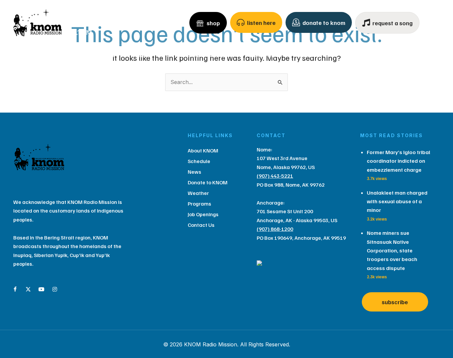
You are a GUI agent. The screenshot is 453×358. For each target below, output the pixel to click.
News (145, 55)
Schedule (105, 55)
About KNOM (52, 55)
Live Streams (264, 55)
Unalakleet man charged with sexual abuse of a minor (397, 201)
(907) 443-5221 (275, 175)
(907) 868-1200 (275, 228)
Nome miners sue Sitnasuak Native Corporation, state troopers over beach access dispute (392, 250)
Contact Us (404, 55)
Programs (357, 55)
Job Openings (203, 214)
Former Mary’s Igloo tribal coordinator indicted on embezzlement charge (398, 161)
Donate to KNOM (207, 182)
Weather (312, 55)
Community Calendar (203, 55)
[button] (75, 55)
